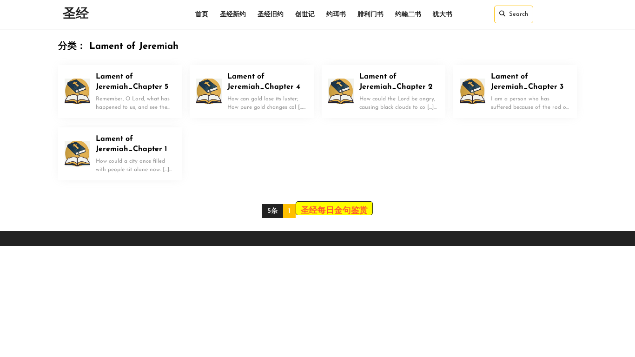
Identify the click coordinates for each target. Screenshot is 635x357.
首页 (201, 14)
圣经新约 (233, 14)
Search (518, 14)
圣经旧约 (271, 14)
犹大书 (442, 14)
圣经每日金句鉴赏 (334, 211)
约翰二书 (408, 14)
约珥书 (336, 14)
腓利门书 (370, 14)
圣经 (76, 14)
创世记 (305, 14)
